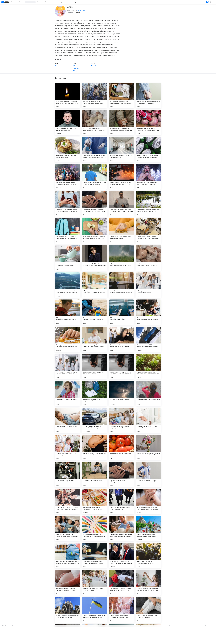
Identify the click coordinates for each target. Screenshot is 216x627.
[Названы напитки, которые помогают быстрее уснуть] (67, 258)
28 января (58, 66)
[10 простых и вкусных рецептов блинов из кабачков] (67, 149)
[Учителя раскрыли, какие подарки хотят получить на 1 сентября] (148, 447)
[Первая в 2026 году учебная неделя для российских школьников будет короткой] (121, 420)
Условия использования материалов (195, 625)
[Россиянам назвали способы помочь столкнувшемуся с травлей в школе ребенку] (94, 474)
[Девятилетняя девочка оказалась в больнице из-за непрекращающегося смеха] (121, 149)
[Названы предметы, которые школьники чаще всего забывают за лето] (148, 474)
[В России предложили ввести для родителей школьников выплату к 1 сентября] (67, 555)
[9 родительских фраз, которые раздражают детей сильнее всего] (94, 204)
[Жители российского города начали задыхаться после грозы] (121, 393)
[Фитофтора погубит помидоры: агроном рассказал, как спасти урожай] (121, 447)
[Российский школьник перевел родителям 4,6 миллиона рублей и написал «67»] (121, 285)
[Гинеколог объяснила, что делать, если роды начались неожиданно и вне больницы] (121, 528)
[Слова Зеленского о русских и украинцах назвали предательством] (67, 122)
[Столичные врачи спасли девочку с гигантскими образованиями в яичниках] (94, 149)
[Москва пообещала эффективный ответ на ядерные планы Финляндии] (67, 610)
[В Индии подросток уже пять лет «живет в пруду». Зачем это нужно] (148, 204)
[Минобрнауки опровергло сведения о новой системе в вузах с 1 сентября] (67, 474)
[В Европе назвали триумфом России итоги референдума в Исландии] (67, 177)
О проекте (142, 625)
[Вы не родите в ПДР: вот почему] (67, 420)
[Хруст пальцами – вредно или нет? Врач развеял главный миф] (148, 501)
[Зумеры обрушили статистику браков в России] (94, 583)
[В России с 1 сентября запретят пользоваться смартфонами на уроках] (67, 204)
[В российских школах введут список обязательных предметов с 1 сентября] (148, 231)
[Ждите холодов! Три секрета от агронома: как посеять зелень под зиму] (148, 366)
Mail (3, 625)
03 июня (76, 66)
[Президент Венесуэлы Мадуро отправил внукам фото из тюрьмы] (121, 204)
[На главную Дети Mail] (6, 2)
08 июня (76, 68)
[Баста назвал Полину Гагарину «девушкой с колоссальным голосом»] (148, 177)
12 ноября (94, 66)
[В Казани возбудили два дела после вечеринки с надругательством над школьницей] (94, 366)
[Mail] (2, 2)
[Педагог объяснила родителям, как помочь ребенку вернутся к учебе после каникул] (148, 583)
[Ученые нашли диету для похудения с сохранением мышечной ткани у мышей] (94, 501)
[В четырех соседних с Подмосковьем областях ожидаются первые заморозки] (148, 555)
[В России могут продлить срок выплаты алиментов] (121, 231)
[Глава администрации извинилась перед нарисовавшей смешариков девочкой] (148, 393)
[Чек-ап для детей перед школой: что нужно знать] (67, 393)
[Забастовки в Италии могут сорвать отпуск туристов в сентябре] (148, 528)
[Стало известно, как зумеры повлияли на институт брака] (121, 610)
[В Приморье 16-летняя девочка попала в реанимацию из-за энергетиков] (148, 149)
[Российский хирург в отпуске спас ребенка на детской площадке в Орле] (148, 420)
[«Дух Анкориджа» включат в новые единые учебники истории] (121, 555)
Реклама (14, 625)
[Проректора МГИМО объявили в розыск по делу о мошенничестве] (94, 258)
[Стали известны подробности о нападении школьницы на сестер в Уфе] (121, 366)
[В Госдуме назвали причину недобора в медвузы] (148, 285)
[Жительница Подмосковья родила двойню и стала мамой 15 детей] (121, 95)
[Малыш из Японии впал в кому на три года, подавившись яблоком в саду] (94, 231)
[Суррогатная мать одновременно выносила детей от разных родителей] (94, 447)
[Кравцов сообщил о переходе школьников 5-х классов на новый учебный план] (67, 231)
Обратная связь (209, 625)
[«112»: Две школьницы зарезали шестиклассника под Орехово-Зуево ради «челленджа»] (67, 95)
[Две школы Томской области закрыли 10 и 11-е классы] (94, 393)
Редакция (149, 625)
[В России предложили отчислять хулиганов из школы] (121, 501)
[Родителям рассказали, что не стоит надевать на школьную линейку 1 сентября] (67, 447)
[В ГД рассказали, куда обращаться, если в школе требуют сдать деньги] (121, 474)
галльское (81, 11)
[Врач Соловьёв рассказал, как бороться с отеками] (148, 610)
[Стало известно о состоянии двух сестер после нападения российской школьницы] (94, 177)
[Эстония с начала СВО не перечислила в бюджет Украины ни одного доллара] (148, 339)
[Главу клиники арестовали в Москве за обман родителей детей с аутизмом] (94, 555)
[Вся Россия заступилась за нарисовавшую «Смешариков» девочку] (94, 528)
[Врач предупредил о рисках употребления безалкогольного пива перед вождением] (67, 339)
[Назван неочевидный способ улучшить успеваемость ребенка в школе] (94, 339)
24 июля (76, 71)
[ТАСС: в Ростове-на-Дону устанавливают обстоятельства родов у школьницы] (94, 122)
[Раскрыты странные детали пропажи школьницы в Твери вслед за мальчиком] (94, 95)
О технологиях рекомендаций (160, 625)
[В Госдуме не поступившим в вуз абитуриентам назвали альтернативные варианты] (121, 312)
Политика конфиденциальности (176, 625)
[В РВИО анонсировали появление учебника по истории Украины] (94, 610)
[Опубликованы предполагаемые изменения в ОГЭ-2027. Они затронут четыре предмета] (121, 583)
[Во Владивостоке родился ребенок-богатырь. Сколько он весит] (148, 258)
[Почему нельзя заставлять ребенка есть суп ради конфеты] (148, 312)
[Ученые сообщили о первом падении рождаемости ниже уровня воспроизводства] (67, 583)
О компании (8, 625)
